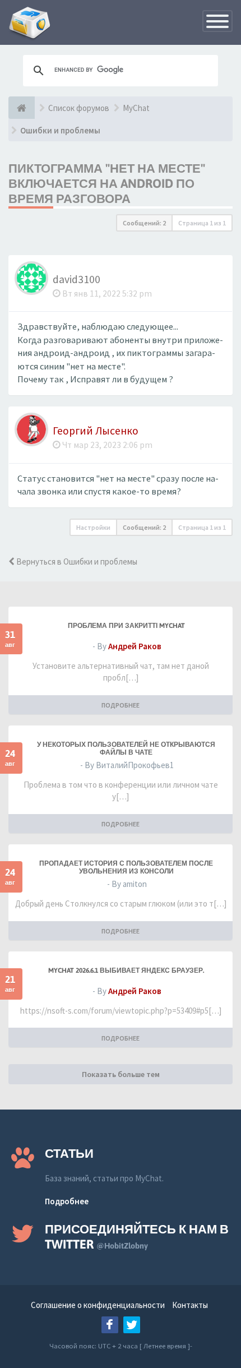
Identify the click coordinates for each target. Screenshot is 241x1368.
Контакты (190, 1305)
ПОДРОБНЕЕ (120, 705)
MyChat (136, 108)
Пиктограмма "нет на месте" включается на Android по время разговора (106, 183)
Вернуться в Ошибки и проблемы (76, 561)
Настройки (93, 527)
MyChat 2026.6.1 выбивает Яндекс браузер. (126, 970)
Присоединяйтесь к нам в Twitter (137, 1236)
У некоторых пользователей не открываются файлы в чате (126, 748)
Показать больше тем (121, 1074)
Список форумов (78, 108)
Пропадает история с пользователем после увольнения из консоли (126, 867)
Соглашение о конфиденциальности (98, 1305)
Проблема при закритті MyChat (126, 626)
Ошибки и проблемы (60, 130)
